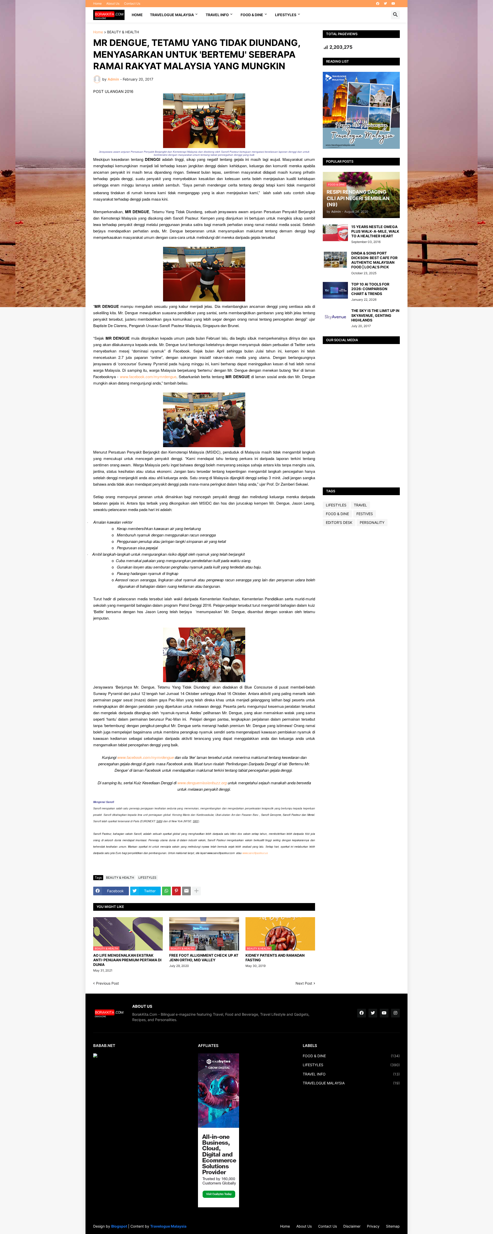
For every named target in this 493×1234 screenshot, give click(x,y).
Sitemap (393, 1226)
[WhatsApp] (166, 891)
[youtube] (393, 3)
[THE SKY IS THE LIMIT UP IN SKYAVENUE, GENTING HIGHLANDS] (335, 316)
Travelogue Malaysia (168, 1226)
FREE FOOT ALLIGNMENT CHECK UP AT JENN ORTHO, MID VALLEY (203, 957)
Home (97, 3)
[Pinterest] (176, 891)
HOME (137, 15)
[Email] (186, 891)
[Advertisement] (361, 611)
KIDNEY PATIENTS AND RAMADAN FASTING (275, 957)
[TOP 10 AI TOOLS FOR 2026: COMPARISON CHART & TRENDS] (335, 290)
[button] (395, 15)
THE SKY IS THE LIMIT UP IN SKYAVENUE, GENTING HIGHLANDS (375, 315)
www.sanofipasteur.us (255, 853)
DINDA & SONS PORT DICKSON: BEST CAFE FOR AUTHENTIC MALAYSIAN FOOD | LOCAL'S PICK (374, 260)
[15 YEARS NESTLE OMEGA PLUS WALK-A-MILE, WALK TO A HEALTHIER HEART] (335, 232)
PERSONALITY (372, 522)
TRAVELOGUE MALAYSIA (172, 15)
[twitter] (385, 3)
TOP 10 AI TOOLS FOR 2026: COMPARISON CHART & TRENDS (370, 289)
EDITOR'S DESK (339, 522)
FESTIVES (364, 514)
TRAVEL (360, 505)
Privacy (373, 1226)
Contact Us (132, 3)
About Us (112, 3)
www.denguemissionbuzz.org (202, 782)
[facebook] (377, 3)
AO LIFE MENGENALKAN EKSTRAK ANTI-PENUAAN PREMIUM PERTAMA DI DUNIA (127, 960)
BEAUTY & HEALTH (123, 32)
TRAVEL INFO (217, 15)
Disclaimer (352, 1226)
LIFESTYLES (285, 15)
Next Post (304, 983)
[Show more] (196, 891)
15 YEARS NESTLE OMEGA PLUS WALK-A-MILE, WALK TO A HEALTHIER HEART (375, 231)
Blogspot (119, 1226)
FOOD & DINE (252, 15)
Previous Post (107, 983)
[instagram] (395, 1013)
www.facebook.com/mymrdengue (148, 376)
